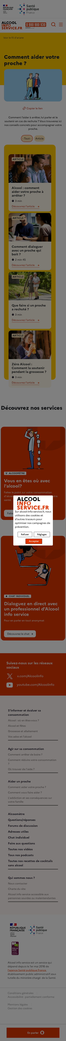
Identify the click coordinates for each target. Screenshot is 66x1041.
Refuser (25, 534)
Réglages (42, 534)
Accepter (34, 541)
